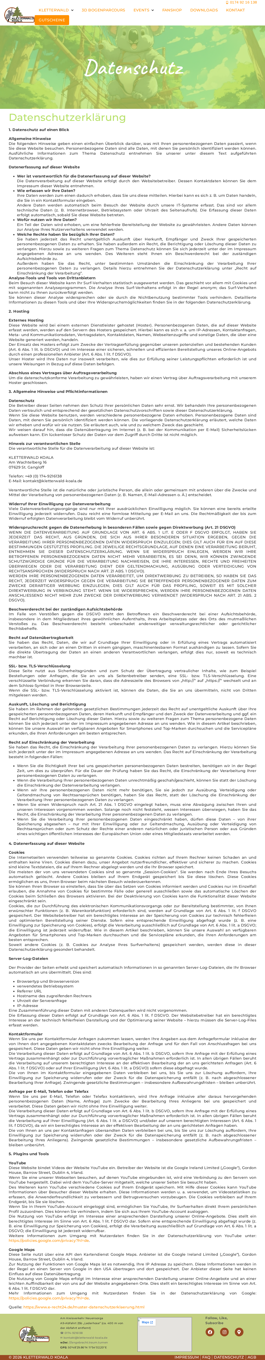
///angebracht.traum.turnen (88, 1342)
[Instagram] (224, 1332)
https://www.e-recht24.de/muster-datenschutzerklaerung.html (84, 1307)
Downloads (204, 10)
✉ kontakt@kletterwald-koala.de (83, 1337)
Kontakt (235, 10)
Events (141, 10)
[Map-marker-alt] (239, 1332)
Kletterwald (54, 10)
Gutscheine (52, 20)
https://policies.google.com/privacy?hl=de (49, 1240)
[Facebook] (210, 1332)
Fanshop (172, 10)
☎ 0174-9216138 (71, 1332)
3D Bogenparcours (103, 10)
